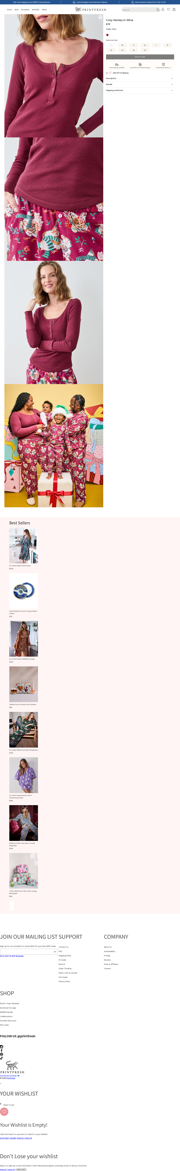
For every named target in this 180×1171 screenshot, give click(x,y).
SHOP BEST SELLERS (8, 1138)
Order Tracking (65, 968)
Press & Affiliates (111, 964)
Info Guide (63, 977)
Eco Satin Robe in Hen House (19, 566)
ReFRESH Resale (6, 1012)
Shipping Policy (65, 955)
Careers (107, 968)
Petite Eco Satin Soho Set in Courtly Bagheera (22, 844)
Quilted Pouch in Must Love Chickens (22, 704)
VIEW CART (21, 1170)
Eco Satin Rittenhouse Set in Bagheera (23, 750)
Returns (62, 964)
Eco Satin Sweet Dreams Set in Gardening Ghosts (20, 796)
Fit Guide (62, 960)
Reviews (107, 960)
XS (122, 45)
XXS (113, 45)
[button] (174, 9)
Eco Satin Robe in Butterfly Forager (22, 659)
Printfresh (11, 1078)
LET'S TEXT (4, 956)
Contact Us (63, 947)
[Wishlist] (168, 9)
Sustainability (109, 951)
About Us (108, 947)
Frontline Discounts (8, 1021)
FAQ (60, 951)
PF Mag (107, 955)
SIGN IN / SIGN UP (24, 1138)
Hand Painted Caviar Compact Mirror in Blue (23, 612)
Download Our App (8, 1008)
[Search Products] (158, 9)
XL (167, 45)
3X (134, 50)
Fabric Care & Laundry (68, 973)
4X (145, 50)
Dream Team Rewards (9, 1003)
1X (111, 50)
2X (122, 50)
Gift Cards (4, 1025)
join (55, 951)
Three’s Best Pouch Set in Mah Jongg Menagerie (23, 892)
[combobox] (141, 9)
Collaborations (6, 1016)
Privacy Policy (64, 981)
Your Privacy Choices (8, 1076)
